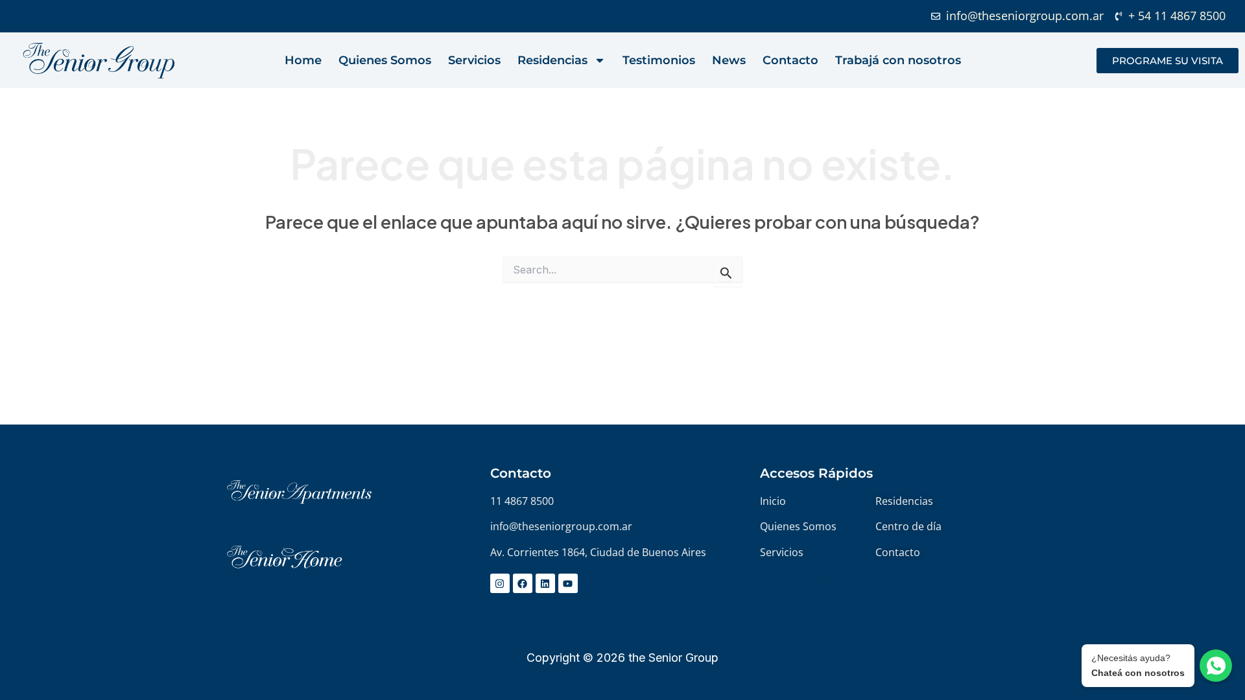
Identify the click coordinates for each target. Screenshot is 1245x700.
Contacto (790, 60)
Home (303, 60)
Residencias (552, 60)
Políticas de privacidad (821, 582)
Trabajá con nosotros (898, 60)
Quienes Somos (384, 60)
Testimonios (658, 60)
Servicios (474, 60)
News (729, 60)
